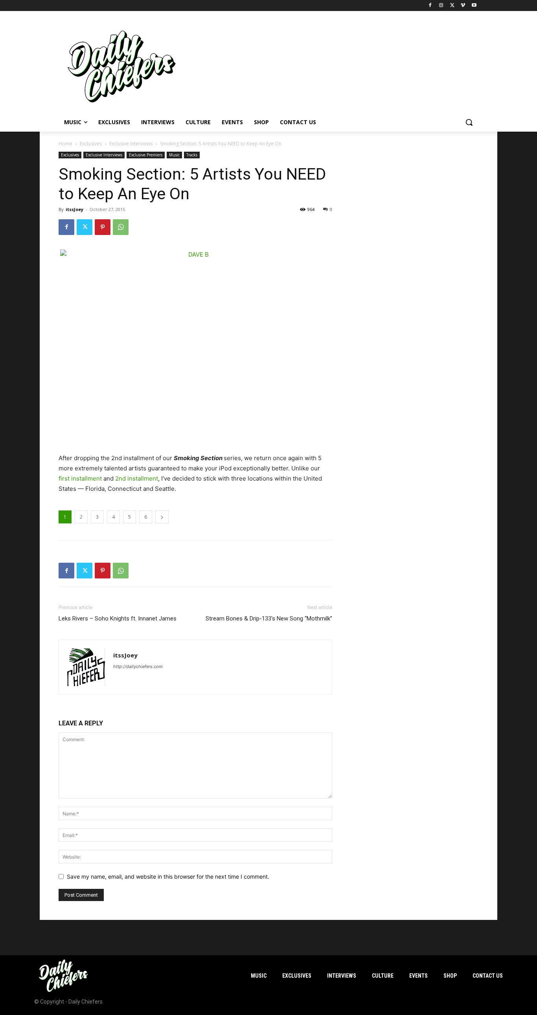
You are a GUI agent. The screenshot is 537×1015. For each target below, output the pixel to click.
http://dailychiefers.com (138, 666)
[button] (469, 122)
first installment (80, 478)
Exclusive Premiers (145, 155)
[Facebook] (430, 5)
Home (65, 143)
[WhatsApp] (121, 227)
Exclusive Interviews (131, 143)
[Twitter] (452, 5)
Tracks (191, 155)
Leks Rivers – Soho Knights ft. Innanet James (118, 618)
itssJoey (74, 209)
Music (174, 155)
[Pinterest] (102, 227)
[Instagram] (441, 5)
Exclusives (91, 143)
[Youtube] (473, 5)
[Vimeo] (462, 5)
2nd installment (136, 478)
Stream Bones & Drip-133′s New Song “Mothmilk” (269, 618)
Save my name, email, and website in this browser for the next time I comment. (168, 876)
